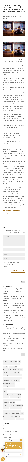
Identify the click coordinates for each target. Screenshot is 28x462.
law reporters (6, 397)
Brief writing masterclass (14, 372)
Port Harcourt (19, 408)
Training (21, 413)
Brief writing (5, 372)
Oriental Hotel (6, 408)
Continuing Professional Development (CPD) (12, 388)
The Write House (8, 16)
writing (12, 416)
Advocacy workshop (15, 364)
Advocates (5, 366)
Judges (4, 391)
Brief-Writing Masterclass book (11, 431)
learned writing (6, 399)
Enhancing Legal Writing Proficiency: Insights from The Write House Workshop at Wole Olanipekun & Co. (13, 313)
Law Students (12, 397)
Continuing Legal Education (8, 383)
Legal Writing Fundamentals (8, 405)
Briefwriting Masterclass (8, 375)
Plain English (12, 408)
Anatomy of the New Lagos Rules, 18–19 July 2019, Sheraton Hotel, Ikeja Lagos (14, 329)
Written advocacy (19, 419)
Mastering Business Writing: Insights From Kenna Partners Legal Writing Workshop (13, 291)
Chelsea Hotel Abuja (7, 377)
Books (4, 428)
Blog (20, 16)
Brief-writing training (7, 369)
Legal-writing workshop (15, 399)
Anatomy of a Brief (13, 366)
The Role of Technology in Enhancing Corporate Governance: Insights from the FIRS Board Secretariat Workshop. (13, 306)
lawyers (18, 397)
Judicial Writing (7, 437)
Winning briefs (6, 416)
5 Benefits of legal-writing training (10, 361)
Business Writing (17, 375)
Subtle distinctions (16, 410)
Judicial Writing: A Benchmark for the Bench (12, 394)
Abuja (19, 361)
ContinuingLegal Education (8, 386)
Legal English (6, 402)
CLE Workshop (6, 380)
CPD (23, 388)
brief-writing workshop (17, 369)
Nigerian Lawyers (19, 405)
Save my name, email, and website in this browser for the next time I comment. (14, 264)
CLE (20, 377)
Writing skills (17, 416)
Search (22, 281)
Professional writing (7, 410)
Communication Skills (15, 380)
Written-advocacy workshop (9, 419)
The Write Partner (15, 413)
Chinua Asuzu (15, 377)
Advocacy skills (6, 364)
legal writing (12, 402)
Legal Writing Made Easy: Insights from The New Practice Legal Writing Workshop (14, 298)
